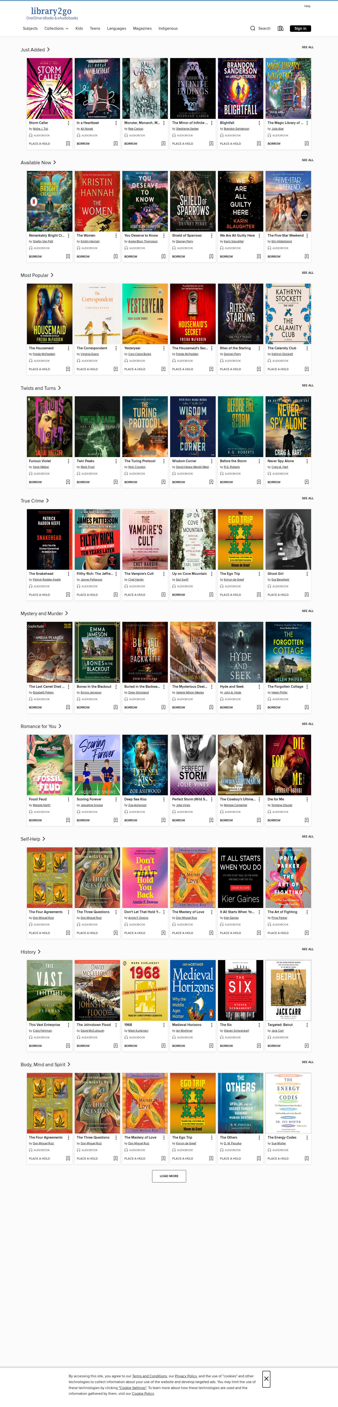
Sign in (300, 28)
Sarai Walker (41, 467)
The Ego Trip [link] (230, 574)
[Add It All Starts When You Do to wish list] (259, 933)
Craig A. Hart (280, 467)
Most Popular (35, 276)
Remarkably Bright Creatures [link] (47, 236)
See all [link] (308, 47)
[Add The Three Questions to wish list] (115, 933)
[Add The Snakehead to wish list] (68, 595)
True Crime (33, 501)
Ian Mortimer (184, 1031)
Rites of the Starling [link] (235, 348)
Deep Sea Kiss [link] (135, 799)
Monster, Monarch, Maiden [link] (142, 123)
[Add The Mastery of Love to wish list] (211, 933)
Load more (169, 1176)
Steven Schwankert (236, 1031)
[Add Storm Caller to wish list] (68, 144)
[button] (260, 29)
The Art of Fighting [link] (282, 912)
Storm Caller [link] (38, 123)
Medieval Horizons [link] (186, 1025)
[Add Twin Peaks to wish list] (115, 482)
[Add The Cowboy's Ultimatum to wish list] (259, 821)
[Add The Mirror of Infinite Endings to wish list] (211, 144)
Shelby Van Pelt (43, 241)
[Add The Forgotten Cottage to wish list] (306, 708)
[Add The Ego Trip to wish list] (259, 595)
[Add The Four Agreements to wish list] (68, 933)
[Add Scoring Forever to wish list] (115, 821)
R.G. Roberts (232, 467)
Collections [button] (55, 28)
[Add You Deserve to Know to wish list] (163, 257)
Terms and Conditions (149, 1376)
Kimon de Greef (234, 580)
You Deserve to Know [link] (141, 236)
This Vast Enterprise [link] (44, 1025)
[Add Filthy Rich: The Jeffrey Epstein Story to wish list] (115, 595)
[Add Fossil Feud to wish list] (68, 821)
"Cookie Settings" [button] (132, 1388)
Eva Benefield (280, 580)
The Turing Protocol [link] (139, 461)
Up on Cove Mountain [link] (189, 574)
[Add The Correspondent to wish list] (115, 370)
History (29, 952)
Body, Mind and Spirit (43, 1065)
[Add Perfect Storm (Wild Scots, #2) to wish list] (211, 821)
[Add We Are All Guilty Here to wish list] (259, 257)
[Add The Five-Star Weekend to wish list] (306, 257)
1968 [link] (128, 1025)
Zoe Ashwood (137, 805)
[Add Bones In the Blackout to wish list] (115, 708)
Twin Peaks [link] (85, 461)
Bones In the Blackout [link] (94, 687)
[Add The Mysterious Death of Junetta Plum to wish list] (211, 708)
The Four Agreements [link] (46, 912)
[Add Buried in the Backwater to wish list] (163, 708)
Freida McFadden (44, 354)
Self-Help (31, 839)
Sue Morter (279, 1143)
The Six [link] (226, 1025)
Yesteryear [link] (132, 348)
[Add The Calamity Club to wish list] (306, 370)
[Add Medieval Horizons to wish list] (211, 1046)
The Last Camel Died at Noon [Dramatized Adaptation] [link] (47, 687)
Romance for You (39, 727)
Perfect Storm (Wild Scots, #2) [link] (190, 799)
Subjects (30, 28)
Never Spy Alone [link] (281, 461)
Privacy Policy (186, 1376)
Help (307, 6)
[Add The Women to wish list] (115, 257)
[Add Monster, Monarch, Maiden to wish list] (163, 144)
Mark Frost (88, 467)
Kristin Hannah (90, 241)
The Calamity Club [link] (282, 348)
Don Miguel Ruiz (43, 918)
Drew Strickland (138, 692)
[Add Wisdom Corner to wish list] (211, 482)
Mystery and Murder (42, 614)
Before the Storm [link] (233, 461)
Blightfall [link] (227, 123)
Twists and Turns (39, 388)
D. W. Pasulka (232, 1143)
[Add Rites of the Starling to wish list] (259, 370)
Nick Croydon (137, 467)
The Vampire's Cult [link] (139, 574)
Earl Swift (182, 580)
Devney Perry (184, 241)
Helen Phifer (279, 692)
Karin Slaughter (234, 241)
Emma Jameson (91, 692)
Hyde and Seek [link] (232, 687)
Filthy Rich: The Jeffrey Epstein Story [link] (95, 574)
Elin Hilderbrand (282, 241)
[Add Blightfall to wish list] (259, 144)
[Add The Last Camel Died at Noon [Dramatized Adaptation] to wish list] (68, 708)
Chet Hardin (136, 580)
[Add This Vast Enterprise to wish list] (68, 1046)
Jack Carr (278, 1031)
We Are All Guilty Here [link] (237, 236)
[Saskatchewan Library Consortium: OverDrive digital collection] (52, 13)
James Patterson (91, 580)
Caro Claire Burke (139, 354)
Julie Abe (278, 129)
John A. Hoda (232, 692)
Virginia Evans (90, 354)
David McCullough (92, 1031)
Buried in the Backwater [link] (142, 687)
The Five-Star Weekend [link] (286, 236)
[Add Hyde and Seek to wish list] (259, 708)
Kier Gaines (231, 918)
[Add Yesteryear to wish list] (163, 370)
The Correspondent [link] (92, 348)
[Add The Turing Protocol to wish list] (163, 482)
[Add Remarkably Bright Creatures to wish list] (68, 257)
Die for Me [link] (276, 799)
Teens (95, 28)
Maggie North (41, 805)
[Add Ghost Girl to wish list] (306, 595)
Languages (116, 28)
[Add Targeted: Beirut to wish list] (306, 1046)
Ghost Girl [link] (276, 574)
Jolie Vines (183, 805)
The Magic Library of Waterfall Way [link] (286, 123)
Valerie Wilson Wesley (190, 692)
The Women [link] (86, 236)
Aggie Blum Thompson (143, 241)
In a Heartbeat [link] (88, 123)
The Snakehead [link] (41, 574)
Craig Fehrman (42, 1031)
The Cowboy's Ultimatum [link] (238, 799)
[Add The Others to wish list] (259, 1159)
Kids (79, 28)
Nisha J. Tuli (40, 129)
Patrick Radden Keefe (47, 580)
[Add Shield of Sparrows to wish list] (211, 257)
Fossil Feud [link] (38, 799)
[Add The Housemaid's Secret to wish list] (211, 370)
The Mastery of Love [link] (188, 912)
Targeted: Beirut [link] (280, 1025)
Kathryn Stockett (282, 354)
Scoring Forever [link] (89, 799)
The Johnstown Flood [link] (94, 1025)
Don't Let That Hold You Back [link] (142, 912)
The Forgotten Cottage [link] (285, 687)
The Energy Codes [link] (282, 1138)
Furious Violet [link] (40, 461)
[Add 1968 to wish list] (163, 1046)
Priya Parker (279, 918)
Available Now (36, 163)
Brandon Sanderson (236, 129)
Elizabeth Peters (43, 692)
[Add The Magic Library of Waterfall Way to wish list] (306, 144)
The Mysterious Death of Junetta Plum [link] (190, 687)
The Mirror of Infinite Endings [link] (190, 123)
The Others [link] (228, 1138)
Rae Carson (135, 129)
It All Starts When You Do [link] (238, 912)
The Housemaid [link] (41, 348)
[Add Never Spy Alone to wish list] (306, 482)
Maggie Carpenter (235, 805)
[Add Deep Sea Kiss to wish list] (163, 821)
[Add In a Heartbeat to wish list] (115, 144)
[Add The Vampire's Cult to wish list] (163, 595)
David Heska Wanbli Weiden (193, 467)
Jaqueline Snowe (92, 805)
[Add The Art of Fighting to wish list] (306, 933)
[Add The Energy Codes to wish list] (306, 1159)
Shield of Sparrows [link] (187, 236)
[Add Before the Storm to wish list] (259, 482)
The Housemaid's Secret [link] (190, 348)
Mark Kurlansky (138, 1031)
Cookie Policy (143, 1393)
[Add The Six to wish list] (259, 1046)
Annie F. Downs (138, 918)
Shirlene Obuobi (282, 805)
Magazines (142, 28)
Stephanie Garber (187, 129)
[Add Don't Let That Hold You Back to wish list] (163, 933)
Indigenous (168, 28)
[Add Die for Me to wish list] (306, 821)
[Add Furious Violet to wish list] (68, 482)
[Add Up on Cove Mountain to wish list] (211, 595)
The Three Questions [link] (93, 912)
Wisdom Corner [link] (184, 461)
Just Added (33, 50)
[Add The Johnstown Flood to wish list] (115, 1046)
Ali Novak (87, 129)
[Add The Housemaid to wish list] (68, 370)
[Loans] (281, 29)
